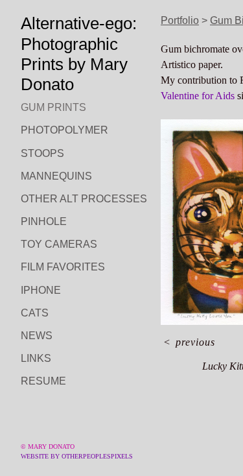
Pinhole (44, 221)
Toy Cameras (59, 244)
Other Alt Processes (84, 198)
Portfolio (180, 20)
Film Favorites (63, 266)
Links (36, 358)
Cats (35, 312)
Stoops (42, 153)
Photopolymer (64, 130)
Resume (43, 381)
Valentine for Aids (198, 95)
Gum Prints (53, 107)
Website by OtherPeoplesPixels (77, 456)
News (36, 335)
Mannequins (56, 176)
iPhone (41, 290)
